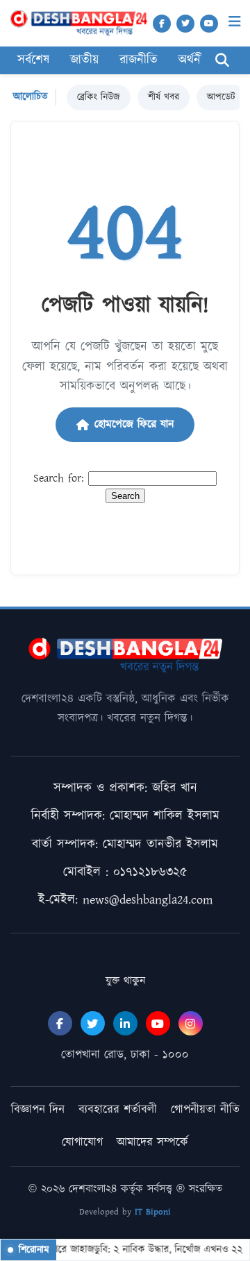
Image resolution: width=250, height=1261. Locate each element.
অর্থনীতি (196, 60)
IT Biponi (153, 1212)
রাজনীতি (138, 60)
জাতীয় (84, 60)
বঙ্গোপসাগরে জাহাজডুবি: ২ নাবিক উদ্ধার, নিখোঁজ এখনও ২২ (128, 1249)
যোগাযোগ (82, 1142)
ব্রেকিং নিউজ (98, 97)
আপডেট (221, 97)
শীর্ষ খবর (163, 97)
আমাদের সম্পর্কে (152, 1142)
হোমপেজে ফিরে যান (134, 424)
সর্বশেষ (33, 60)
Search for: (58, 478)
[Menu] (234, 22)
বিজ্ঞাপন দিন (38, 1109)
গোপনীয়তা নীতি (205, 1109)
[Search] (222, 61)
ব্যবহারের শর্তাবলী (117, 1109)
